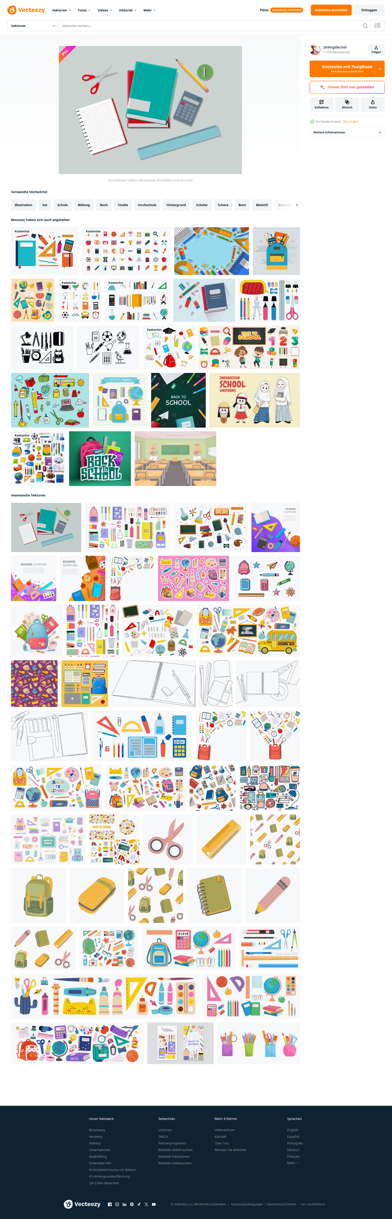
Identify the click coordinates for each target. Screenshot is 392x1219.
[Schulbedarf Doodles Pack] (50, 400)
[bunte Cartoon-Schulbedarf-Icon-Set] (32, 300)
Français (293, 1156)
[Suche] (365, 25)
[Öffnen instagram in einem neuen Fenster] (117, 1204)
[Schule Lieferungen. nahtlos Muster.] (212, 788)
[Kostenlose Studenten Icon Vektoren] (108, 347)
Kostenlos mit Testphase (347, 69)
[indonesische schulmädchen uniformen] (254, 400)
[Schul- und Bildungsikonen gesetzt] (126, 251)
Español (293, 1136)
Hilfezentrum (225, 1130)
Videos (103, 10)
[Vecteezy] (26, 10)
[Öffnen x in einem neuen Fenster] (146, 1204)
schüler (202, 205)
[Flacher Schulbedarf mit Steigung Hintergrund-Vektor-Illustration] (275, 527)
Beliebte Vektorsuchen (175, 1150)
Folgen (376, 52)
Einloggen (369, 10)
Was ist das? (350, 122)
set (44, 205)
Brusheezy (97, 1130)
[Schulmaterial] (44, 251)
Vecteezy (95, 1136)
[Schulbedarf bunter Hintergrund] (211, 251)
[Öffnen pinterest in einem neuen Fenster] (132, 1204)
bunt (242, 205)
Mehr (147, 10)
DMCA (163, 1136)
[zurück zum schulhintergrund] (131, 578)
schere (223, 205)
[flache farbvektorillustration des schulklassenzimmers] (175, 458)
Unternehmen (100, 1150)
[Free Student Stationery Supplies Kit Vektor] (269, 300)
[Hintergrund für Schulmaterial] (178, 400)
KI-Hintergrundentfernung (109, 1176)
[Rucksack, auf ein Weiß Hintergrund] (38, 895)
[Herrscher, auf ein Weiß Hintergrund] (221, 839)
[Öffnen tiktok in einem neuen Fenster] (139, 1204)
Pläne (264, 10)
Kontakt (220, 1136)
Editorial (125, 10)
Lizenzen (165, 1130)
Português (295, 1143)
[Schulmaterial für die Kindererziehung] (249, 347)
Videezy (95, 1143)
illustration (23, 205)
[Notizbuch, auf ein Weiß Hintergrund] (214, 895)
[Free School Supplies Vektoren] (42, 347)
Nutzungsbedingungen (247, 1204)
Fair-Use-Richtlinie (312, 1204)
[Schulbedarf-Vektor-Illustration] (204, 300)
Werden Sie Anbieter (230, 1150)
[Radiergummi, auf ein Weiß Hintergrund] (97, 895)
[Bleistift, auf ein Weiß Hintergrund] (272, 895)
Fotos (82, 10)
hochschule (147, 205)
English (293, 1130)
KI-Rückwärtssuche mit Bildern (112, 1170)
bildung (84, 205)
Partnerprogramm (172, 1143)
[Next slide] (293, 205)
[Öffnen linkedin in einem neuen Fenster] (124, 1204)
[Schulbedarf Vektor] (120, 400)
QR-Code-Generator (104, 1183)
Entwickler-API (100, 1163)
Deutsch (293, 1150)
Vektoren (59, 10)
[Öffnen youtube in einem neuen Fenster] (154, 1204)
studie (123, 205)
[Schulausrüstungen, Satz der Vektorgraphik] (38, 458)
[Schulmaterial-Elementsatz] (79, 300)
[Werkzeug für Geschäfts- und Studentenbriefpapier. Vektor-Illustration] (270, 948)
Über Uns (222, 1143)
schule (62, 205)
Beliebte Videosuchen (175, 1163)
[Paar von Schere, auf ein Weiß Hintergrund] (168, 839)
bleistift (262, 205)
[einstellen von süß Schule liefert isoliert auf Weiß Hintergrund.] (266, 578)
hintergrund (176, 205)
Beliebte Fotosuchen (173, 1156)
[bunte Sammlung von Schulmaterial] (137, 300)
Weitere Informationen (329, 132)
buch (104, 205)
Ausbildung (98, 1156)
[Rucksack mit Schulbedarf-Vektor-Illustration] (276, 251)
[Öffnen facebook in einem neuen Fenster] (110, 1204)
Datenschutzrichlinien (281, 1204)
